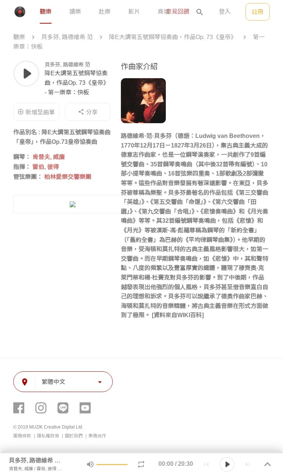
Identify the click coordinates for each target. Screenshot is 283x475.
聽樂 (46, 11)
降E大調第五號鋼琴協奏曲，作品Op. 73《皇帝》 (173, 37)
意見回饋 (177, 11)
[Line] (63, 407)
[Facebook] (18, 407)
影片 (134, 11)
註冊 (257, 12)
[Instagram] (40, 407)
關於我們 (74, 435)
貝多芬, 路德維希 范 (67, 37)
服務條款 (22, 435)
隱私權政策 (48, 435)
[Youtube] (85, 407)
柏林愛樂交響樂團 (67, 177)
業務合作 (97, 435)
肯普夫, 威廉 (48, 157)
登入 (225, 11)
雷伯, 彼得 (45, 167)
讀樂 (75, 11)
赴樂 (105, 11)
